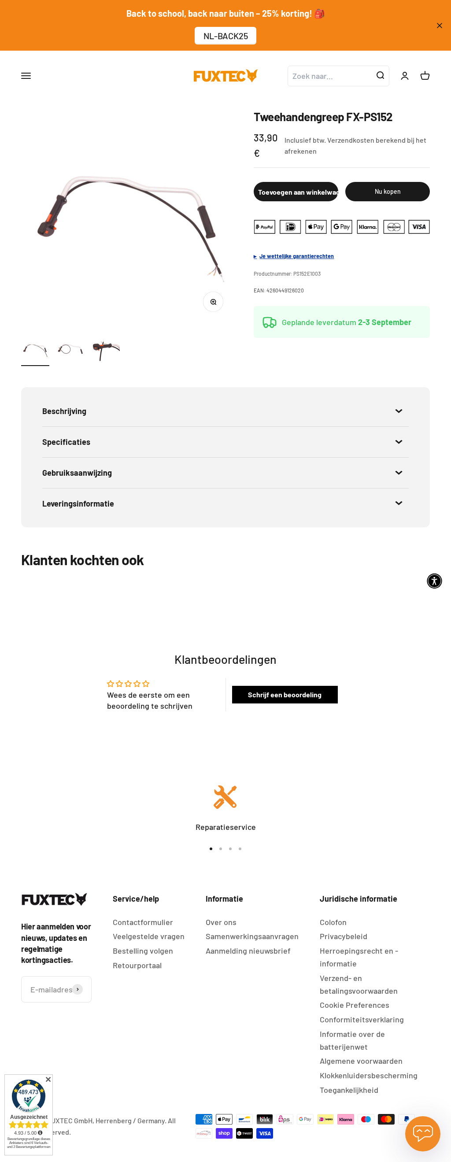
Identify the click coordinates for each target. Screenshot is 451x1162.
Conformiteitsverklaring (362, 1019)
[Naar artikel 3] (106, 350)
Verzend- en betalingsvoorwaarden (359, 984)
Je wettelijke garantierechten (296, 255)
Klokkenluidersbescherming (369, 1075)
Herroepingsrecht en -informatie (359, 957)
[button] (434, 581)
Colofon (333, 922)
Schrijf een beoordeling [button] (285, 694)
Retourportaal (137, 965)
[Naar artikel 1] (35, 350)
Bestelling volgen (143, 950)
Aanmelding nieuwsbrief (248, 950)
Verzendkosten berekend (366, 140)
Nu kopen (388, 191)
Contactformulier (143, 922)
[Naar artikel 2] (70, 350)
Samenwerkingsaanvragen (252, 936)
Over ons (221, 922)
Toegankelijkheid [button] (349, 1090)
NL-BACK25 (225, 35)
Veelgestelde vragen (149, 936)
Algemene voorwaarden (361, 1061)
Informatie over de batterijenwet (352, 1040)
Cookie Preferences (354, 1005)
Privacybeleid (343, 936)
